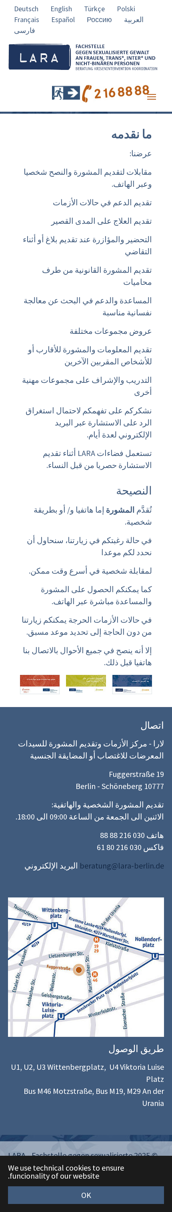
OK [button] (86, 1195)
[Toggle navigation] (151, 97)
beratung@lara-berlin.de (122, 865)
